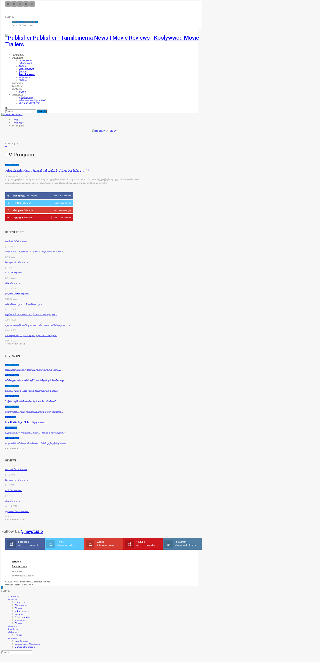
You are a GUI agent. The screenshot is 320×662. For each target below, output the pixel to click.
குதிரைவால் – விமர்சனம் (17, 293)
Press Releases (27, 74)
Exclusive (10, 417)
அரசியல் (23, 66)
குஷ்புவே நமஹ (26, 97)
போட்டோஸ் (18, 85)
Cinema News (26, 60)
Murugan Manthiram (29, 103)
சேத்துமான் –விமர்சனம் (16, 262)
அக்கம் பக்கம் (25, 63)
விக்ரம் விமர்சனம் (13, 272)
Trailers (22, 91)
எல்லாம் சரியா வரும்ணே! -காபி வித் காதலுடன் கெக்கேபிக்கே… (35, 251)
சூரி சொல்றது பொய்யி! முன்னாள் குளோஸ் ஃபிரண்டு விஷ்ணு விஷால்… (38, 325)
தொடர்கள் (17, 94)
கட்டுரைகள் (24, 77)
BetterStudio (27, 584)
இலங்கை (23, 71)
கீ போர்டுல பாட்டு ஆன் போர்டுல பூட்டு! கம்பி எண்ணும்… (31, 335)
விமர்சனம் (17, 82)
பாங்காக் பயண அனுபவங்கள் (32, 100)
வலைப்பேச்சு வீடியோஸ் (23, 575)
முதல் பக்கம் (18, 54)
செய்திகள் (17, 57)
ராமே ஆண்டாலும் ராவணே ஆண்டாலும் (23, 304)
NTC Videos (11, 428)
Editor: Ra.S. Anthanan (23, 24)
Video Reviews (26, 69)
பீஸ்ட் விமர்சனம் (12, 283)
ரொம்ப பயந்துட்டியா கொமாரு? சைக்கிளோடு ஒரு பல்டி (31, 314)
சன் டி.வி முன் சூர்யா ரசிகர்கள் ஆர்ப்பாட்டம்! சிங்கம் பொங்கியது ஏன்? (47, 170)
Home (17, 561)
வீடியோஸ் (17, 88)
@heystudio (32, 531)
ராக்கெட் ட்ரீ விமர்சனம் (16, 241)
